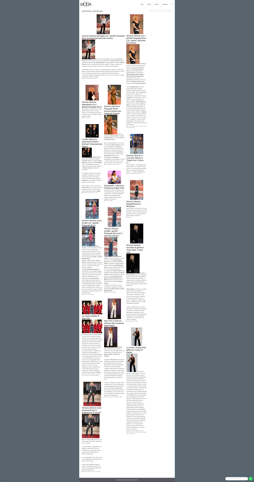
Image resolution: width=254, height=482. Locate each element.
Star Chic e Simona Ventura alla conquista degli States (114, 323)
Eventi (133, 321)
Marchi (157, 4)
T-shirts (95, 192)
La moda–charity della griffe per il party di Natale (136, 349)
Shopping (96, 375)
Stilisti (133, 127)
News (142, 4)
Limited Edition (136, 432)
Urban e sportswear (130, 433)
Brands (136, 126)
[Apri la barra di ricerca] (172, 4)
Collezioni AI (98, 373)
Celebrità (165, 4)
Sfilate (149, 4)
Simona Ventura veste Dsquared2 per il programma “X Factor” (91, 410)
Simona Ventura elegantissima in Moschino (133, 203)
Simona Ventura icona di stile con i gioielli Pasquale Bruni (91, 222)
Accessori (130, 126)
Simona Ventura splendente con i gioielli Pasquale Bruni (92, 104)
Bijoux (84, 78)
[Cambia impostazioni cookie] (2, 479)
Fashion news (94, 78)
